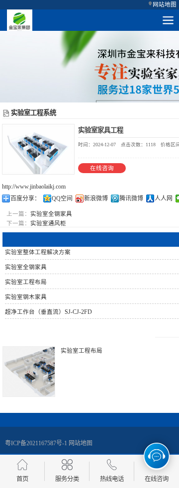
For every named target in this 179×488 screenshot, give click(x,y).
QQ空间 (62, 198)
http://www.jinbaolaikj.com (34, 187)
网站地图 (165, 4)
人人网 (164, 198)
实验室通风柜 (48, 223)
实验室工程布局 (81, 351)
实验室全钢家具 (51, 214)
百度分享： (25, 198)
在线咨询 (102, 168)
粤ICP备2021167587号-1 (36, 443)
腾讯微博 (131, 198)
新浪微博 (96, 198)
